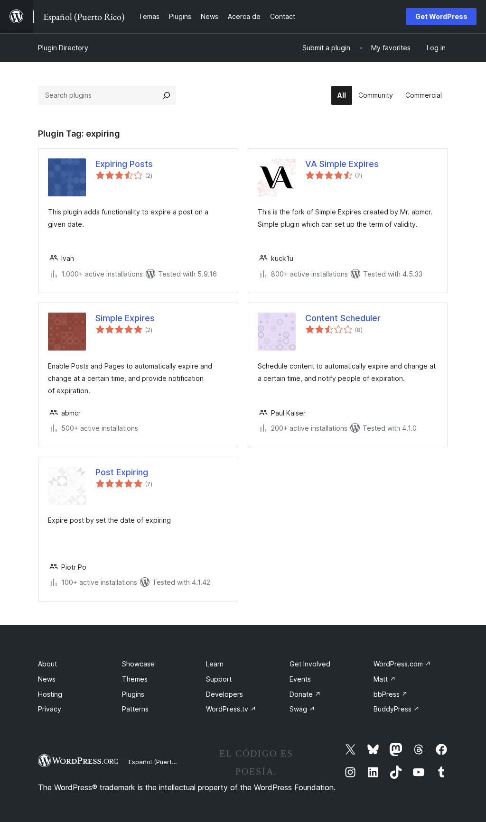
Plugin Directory (63, 48)
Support (219, 679)
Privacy (49, 709)
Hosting (50, 694)
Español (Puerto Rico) (160, 762)
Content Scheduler (343, 318)
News (47, 679)
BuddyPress (397, 709)
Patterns (135, 709)
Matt (385, 679)
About (47, 664)
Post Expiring (121, 472)
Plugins (133, 694)
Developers (224, 694)
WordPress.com (402, 664)
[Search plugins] (166, 95)
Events (300, 679)
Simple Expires (125, 318)
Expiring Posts (124, 164)
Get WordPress (441, 16)
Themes (135, 679)
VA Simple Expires (342, 164)
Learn (215, 664)
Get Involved (310, 664)
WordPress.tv (231, 709)
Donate (305, 694)
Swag (302, 709)
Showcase (138, 664)
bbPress (391, 694)
